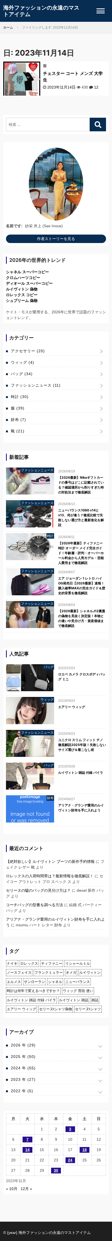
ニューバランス (77, 982)
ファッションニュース (36, 385)
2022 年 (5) (22, 1091)
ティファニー (51, 963)
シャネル (55, 982)
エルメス (14, 982)
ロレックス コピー (22, 295)
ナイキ (12, 963)
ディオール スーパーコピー (29, 283)
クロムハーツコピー (23, 277)
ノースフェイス (19, 972)
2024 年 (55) (23, 1068)
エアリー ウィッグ (71, 707)
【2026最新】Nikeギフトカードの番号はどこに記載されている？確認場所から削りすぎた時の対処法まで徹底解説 (81, 484)
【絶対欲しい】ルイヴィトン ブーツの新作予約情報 (50, 861)
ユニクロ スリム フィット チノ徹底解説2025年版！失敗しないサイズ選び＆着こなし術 (82, 745)
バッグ (22, 374)
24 (70, 1160)
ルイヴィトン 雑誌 (73, 1000)
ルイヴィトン (90, 972)
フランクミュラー (49, 972)
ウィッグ (22, 362)
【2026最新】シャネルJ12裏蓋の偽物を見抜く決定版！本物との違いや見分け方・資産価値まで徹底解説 (81, 618)
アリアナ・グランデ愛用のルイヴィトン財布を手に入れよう (81, 807)
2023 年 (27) (23, 1079)
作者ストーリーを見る (56, 238)
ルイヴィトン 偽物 (22, 289)
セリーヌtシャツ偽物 (55, 1009)
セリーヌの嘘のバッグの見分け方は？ (38, 890)
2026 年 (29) (23, 1045)
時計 (20, 397)
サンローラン (34, 982)
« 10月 (11, 1189)
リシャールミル (77, 963)
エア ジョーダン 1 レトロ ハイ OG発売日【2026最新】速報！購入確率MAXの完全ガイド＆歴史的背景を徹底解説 (81, 585)
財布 (18, 419)
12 (96, 87)
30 (56, 1170)
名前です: (14, 226)
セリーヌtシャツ (88, 1009)
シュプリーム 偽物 (22, 300)
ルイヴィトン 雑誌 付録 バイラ (80, 772)
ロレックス (29, 963)
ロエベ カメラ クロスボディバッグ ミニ (81, 676)
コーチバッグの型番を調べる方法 (34, 905)
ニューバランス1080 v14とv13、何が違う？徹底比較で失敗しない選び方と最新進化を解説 (81, 517)
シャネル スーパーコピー (27, 272)
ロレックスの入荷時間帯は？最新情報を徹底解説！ (50, 876)
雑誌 (94, 1000)
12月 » (26, 1189)
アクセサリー (28, 351)
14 (27, 1150)
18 (84, 1150)
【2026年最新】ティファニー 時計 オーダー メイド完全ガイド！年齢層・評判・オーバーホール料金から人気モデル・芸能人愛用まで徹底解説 (81, 553)
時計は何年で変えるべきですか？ (33, 991)
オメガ (71, 972)
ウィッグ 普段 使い (78, 991)
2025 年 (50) (23, 1056)
